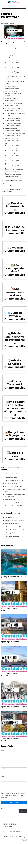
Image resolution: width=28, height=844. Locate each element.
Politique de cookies (8, 823)
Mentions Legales (7, 826)
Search (3, 808)
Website (3, 784)
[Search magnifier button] (25, 7)
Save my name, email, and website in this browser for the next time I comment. (13, 795)
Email (3, 776)
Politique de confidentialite (10, 824)
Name (3, 768)
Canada (3, 11)
